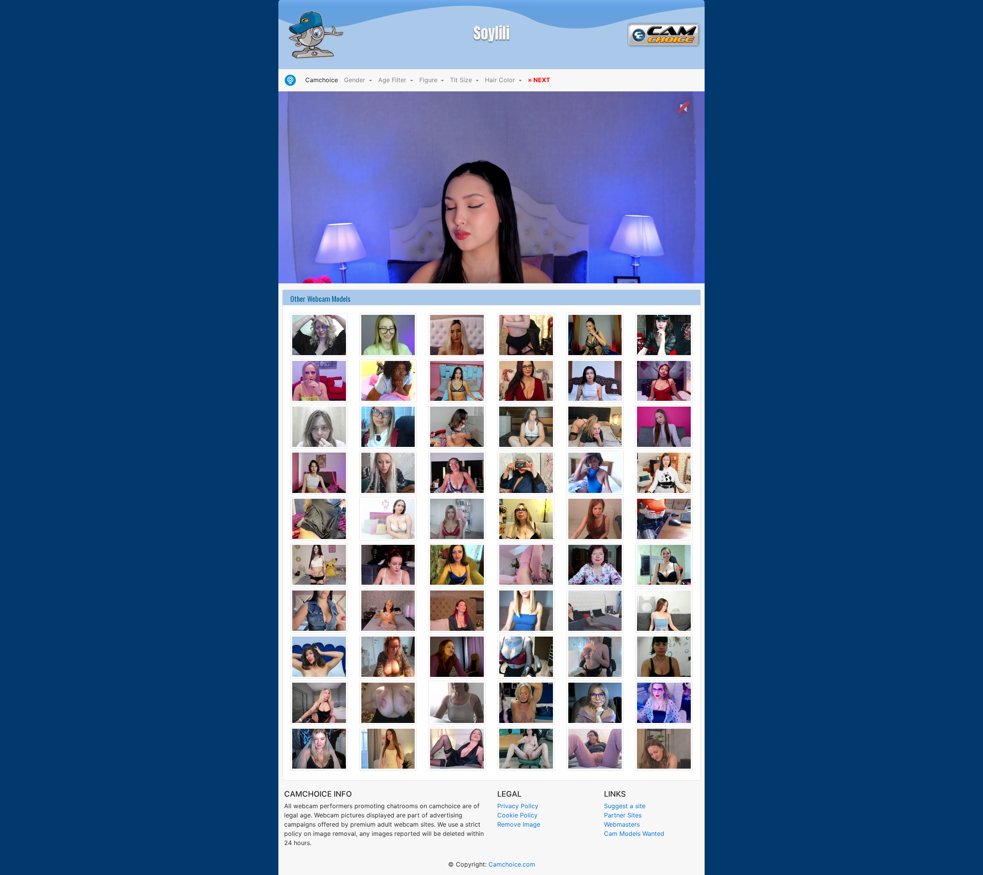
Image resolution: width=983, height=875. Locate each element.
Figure (429, 80)
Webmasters (622, 824)
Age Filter (393, 80)
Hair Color (501, 80)
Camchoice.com (511, 864)
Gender (355, 80)
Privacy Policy (517, 806)
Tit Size (462, 80)
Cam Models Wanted (634, 833)
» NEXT (539, 80)
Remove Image (518, 824)
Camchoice (323, 80)
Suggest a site (624, 806)
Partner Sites (623, 815)
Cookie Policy (517, 815)
